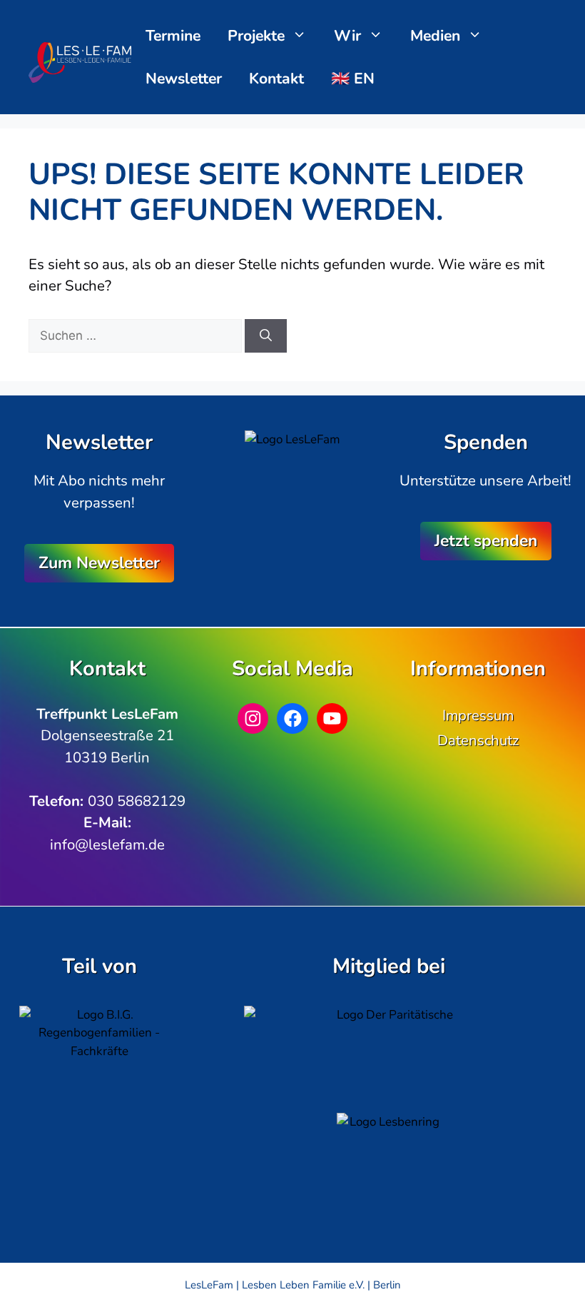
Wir (347, 36)
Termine (173, 36)
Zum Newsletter (99, 563)
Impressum (478, 715)
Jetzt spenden (485, 541)
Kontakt (276, 79)
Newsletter (184, 79)
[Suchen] (266, 336)
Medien (435, 36)
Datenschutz (478, 740)
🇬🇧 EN (353, 79)
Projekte (256, 36)
